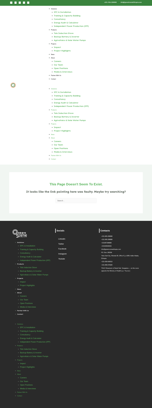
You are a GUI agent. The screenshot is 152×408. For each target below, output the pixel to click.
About (53, 58)
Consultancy (60, 19)
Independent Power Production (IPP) (71, 26)
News (53, 54)
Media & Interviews (63, 72)
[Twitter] (24, 3)
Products (54, 30)
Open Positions (61, 68)
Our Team (58, 65)
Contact (53, 79)
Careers (57, 61)
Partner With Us (56, 75)
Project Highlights (62, 50)
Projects (53, 44)
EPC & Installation (62, 12)
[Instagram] (20, 3)
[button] (93, 85)
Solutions (54, 9)
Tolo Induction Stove (63, 33)
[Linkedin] (11, 3)
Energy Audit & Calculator (66, 22)
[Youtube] (28, 3)
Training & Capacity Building (67, 15)
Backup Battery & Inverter (66, 36)
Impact (57, 47)
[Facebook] (15, 3)
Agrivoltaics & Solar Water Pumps (70, 40)
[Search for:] (76, 200)
